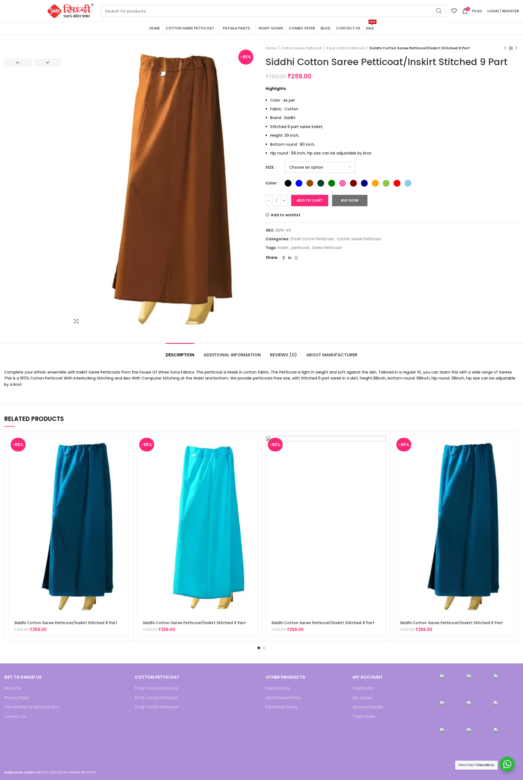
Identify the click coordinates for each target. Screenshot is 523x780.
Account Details (368, 707)
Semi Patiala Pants (283, 697)
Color (272, 183)
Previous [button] (18, 63)
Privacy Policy (17, 697)
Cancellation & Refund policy (31, 707)
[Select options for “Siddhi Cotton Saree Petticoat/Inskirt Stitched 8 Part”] (125, 445)
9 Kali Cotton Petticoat (345, 48)
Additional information (232, 355)
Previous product (505, 48)
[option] (32, 46)
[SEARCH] (438, 11)
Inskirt (283, 247)
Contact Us (15, 716)
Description (180, 355)
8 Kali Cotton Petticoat (156, 697)
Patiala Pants (278, 688)
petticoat (300, 247)
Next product (516, 48)
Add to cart (310, 200)
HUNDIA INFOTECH (82, 772)
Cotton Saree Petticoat (301, 48)
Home (271, 48)
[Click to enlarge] (76, 321)
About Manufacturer (331, 355)
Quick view (125, 457)
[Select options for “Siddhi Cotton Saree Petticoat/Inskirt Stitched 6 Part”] (253, 445)
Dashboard (363, 688)
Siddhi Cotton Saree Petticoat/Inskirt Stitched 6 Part (194, 623)
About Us (12, 688)
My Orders (362, 697)
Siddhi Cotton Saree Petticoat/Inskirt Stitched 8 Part (65, 623)
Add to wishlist (285, 215)
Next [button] (47, 63)
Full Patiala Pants (281, 707)
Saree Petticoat (327, 247)
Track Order (364, 716)
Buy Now (349, 200)
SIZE (270, 167)
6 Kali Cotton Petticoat (156, 688)
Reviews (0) (283, 355)
